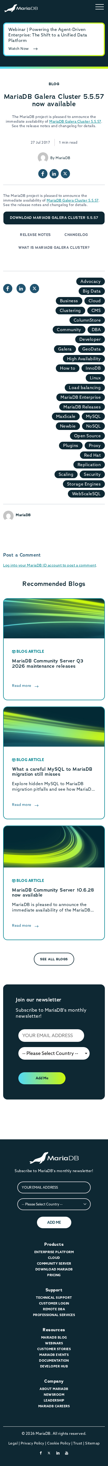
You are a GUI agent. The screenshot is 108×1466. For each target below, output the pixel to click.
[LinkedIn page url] (54, 173)
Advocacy (90, 281)
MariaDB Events (54, 1355)
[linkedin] (58, 1453)
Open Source (87, 435)
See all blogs (54, 959)
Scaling (66, 474)
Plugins (70, 445)
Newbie (68, 426)
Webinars (54, 1343)
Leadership (54, 1400)
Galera (65, 349)
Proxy (95, 445)
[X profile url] (65, 173)
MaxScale (65, 416)
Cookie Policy (59, 1443)
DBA (96, 329)
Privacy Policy (32, 1443)
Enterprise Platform (54, 1252)
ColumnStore (87, 320)
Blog (54, 84)
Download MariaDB (54, 1269)
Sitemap (92, 1443)
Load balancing (85, 387)
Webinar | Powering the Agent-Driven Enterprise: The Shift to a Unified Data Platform (47, 35)
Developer (90, 339)
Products (54, 1244)
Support (54, 1290)
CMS (96, 310)
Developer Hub (54, 1366)
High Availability (84, 358)
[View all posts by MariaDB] (43, 157)
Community (69, 329)
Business (69, 300)
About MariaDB (54, 1389)
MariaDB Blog (54, 1337)
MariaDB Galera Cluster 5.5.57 (75, 121)
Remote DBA (54, 1309)
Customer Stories (54, 1349)
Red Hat (92, 455)
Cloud (95, 300)
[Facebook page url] (42, 173)
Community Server (54, 1263)
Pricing (54, 1275)
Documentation (54, 1360)
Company (54, 1381)
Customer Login (54, 1303)
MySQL (93, 416)
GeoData (91, 349)
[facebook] (41, 1453)
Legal (13, 1443)
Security (92, 474)
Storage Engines (84, 484)
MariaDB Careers (54, 1406)
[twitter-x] (49, 1453)
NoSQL (93, 426)
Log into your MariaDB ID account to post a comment (49, 565)
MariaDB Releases (82, 406)
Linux (95, 377)
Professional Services (54, 1315)
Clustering (70, 310)
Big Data (92, 291)
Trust (77, 1443)
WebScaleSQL (86, 493)
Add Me (42, 1078)
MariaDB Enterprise (81, 397)
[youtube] (66, 1453)
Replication (89, 464)
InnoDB (93, 368)
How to (67, 368)
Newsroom (54, 1395)
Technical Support (54, 1298)
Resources (54, 1330)
